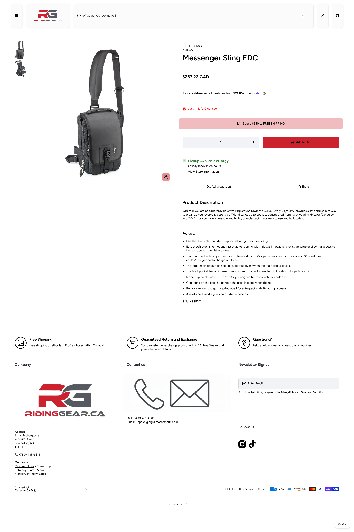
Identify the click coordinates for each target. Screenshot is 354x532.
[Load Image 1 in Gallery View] (20, 50)
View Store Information (203, 171)
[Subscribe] (334, 383)
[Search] (77, 16)
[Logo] (48, 16)
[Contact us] (177, 393)
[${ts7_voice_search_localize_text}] (303, 16)
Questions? (262, 339)
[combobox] (193, 16)
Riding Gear (238, 489)
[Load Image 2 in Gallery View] (20, 68)
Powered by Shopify (256, 489)
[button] (337, 16)
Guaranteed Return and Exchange (169, 339)
